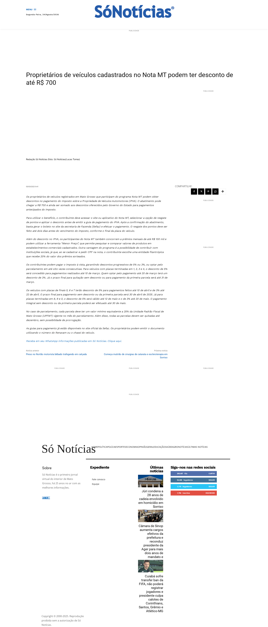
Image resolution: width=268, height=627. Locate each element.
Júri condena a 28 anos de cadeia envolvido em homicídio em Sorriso (150, 498)
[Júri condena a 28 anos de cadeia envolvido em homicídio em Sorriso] (150, 481)
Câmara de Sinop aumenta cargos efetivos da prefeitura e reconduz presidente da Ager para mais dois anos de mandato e (151, 541)
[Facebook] (194, 191)
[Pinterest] (208, 191)
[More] (222, 191)
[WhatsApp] (215, 191)
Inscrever (210, 493)
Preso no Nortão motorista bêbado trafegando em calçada (56, 354)
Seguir (212, 480)
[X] (201, 191)
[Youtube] (49, 498)
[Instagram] (44, 498)
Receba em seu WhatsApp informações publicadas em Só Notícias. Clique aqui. (74, 341)
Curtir (212, 473)
